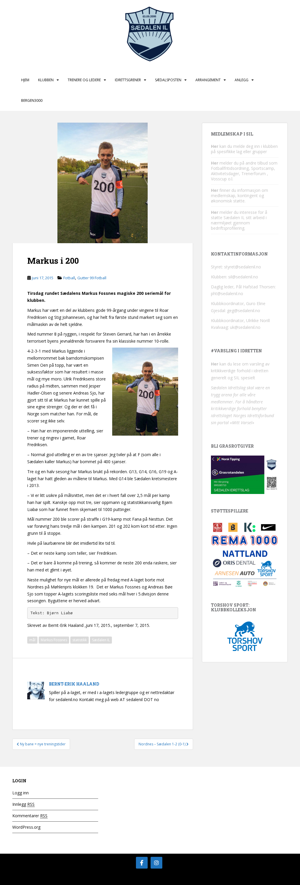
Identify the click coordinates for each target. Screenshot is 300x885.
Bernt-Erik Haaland (74, 684)
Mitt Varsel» (243, 422)
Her (214, 146)
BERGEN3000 (31, 100)
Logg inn (20, 793)
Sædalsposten (168, 79)
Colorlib (241, 878)
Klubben (46, 79)
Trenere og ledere (84, 79)
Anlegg (241, 79)
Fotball (69, 277)
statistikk (79, 639)
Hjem (25, 79)
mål (32, 639)
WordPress (278, 878)
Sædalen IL (101, 639)
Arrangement (208, 79)
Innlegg (23, 804)
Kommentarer (29, 815)
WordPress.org (26, 827)
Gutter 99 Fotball (91, 277)
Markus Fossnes (54, 639)
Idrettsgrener (128, 79)
